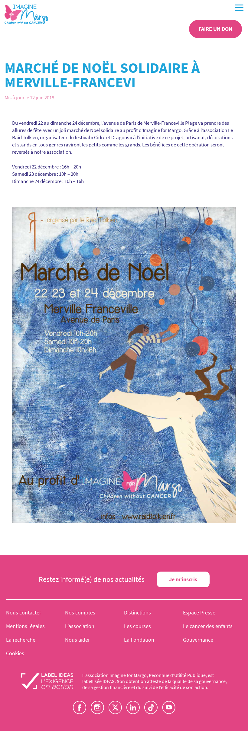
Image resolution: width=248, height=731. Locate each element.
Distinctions (137, 612)
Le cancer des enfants (208, 626)
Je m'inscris (183, 579)
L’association (79, 626)
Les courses (137, 626)
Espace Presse (199, 612)
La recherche (20, 639)
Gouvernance (198, 639)
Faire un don (215, 28)
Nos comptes (80, 612)
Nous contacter (23, 612)
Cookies (15, 653)
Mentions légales (25, 626)
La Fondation (139, 639)
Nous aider (77, 639)
